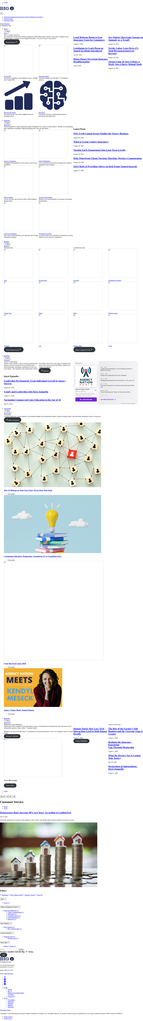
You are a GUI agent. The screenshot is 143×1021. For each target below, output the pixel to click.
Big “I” (10, 991)
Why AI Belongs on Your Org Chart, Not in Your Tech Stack (28, 490)
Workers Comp (113, 313)
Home (6, 807)
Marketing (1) (12, 914)
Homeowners (43, 280)
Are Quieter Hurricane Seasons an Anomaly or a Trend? (125, 38)
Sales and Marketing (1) (11, 910)
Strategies (7, 120)
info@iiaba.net (8, 973)
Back (8, 31)
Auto (5, 280)
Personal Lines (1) (9, 936)
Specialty (76, 280)
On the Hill (7, 76)
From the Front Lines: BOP (15, 664)
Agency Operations (10, 161)
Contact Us (11, 996)
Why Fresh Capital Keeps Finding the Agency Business (101, 133)
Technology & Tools (45, 233)
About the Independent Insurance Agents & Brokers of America (23, 17)
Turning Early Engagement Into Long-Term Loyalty (99, 150)
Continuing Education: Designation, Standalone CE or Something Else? (32, 556)
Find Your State (8, 20)
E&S (74, 313)
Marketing (5, 895)
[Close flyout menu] (1, 13)
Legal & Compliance (10, 233)
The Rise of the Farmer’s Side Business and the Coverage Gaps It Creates (125, 731)
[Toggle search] (3, 796)
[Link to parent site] (7, 10)
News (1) (7, 903)
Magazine (7, 718)
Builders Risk (77, 346)
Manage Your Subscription (16, 993)
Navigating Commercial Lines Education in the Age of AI (32, 400)
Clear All (39, 895)
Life (40, 346)
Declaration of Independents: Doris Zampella (122, 767)
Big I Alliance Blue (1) (15, 929)
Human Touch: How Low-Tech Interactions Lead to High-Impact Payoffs (90, 731)
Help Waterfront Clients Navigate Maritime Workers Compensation (107, 158)
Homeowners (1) (13, 938)
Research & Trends (10, 112)
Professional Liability (114, 280)
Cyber (110, 346)
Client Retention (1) (14, 917)
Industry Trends (29, 895)
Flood (40, 313)
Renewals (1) (12, 919)
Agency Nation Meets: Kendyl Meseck (19, 710)
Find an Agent (8, 19)
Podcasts (6, 356)
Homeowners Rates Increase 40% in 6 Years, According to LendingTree (35, 812)
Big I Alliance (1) (9, 927)
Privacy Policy (8, 1017)
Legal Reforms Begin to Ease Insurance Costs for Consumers (89, 38)
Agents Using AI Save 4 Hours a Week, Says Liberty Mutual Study (125, 63)
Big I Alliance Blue (16, 895)
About (10, 989)
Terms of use (8, 1018)
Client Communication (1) (16, 912)
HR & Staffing (8, 197)
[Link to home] (5, 24)
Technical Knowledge (45, 197)
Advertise (11, 995)
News (5, 29)
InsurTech (42, 112)
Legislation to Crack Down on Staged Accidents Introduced (88, 49)
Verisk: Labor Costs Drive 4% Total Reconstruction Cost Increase (123, 51)
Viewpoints (7, 408)
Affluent (6, 346)
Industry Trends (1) (10, 946)
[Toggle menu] (9, 796)
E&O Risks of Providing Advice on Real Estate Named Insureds (105, 166)
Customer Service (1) (14, 916)
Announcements (44, 76)
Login (6, 2)
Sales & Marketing (44, 161)
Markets (6, 241)
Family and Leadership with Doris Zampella (26, 391)
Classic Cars (7, 313)
